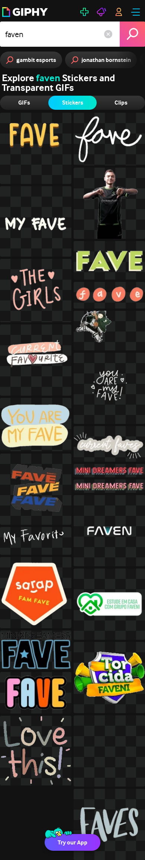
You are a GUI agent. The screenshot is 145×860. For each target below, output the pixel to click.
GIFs (24, 102)
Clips (121, 102)
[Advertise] (101, 11)
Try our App (72, 842)
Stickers (72, 102)
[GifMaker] (84, 11)
